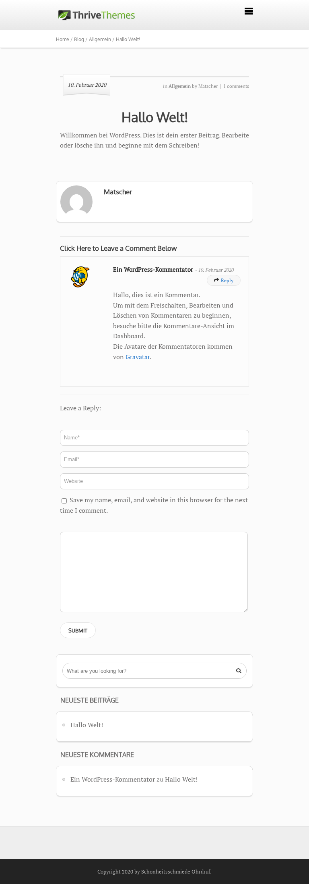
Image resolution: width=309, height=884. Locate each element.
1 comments (236, 86)
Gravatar (138, 356)
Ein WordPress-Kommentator (154, 269)
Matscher (208, 86)
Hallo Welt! (155, 116)
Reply (223, 280)
